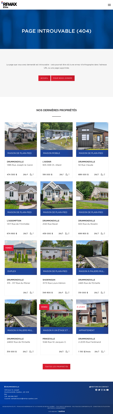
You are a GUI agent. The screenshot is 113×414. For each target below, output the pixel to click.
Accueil (44, 78)
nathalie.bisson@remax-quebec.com (24, 398)
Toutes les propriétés (56, 366)
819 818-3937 (13, 396)
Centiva (61, 411)
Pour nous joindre (62, 78)
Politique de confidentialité (82, 406)
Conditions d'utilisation (101, 406)
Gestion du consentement (56, 408)
